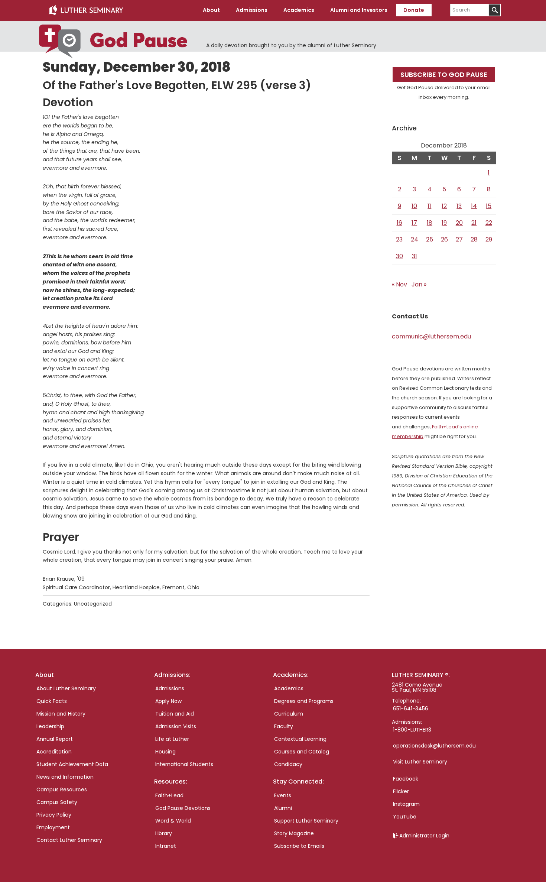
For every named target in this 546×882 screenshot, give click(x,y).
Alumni (283, 808)
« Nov (399, 284)
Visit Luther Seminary (420, 761)
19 (444, 222)
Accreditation (54, 751)
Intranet (165, 846)
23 (399, 239)
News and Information (65, 777)
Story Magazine (294, 833)
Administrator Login (424, 835)
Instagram (406, 804)
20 (459, 222)
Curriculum (288, 713)
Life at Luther (172, 739)
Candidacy (288, 764)
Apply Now (168, 701)
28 (474, 239)
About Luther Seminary (66, 688)
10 (414, 206)
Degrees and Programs (304, 701)
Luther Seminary (85, 10)
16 (399, 222)
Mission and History (60, 713)
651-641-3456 (410, 708)
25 (429, 239)
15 (488, 206)
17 (414, 222)
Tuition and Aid (174, 713)
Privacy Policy (53, 814)
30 (399, 256)
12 (444, 206)
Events (282, 795)
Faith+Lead (169, 795)
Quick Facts (51, 701)
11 (429, 206)
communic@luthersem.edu (431, 336)
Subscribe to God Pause (443, 74)
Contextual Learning (300, 739)
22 (488, 222)
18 (429, 222)
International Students (184, 764)
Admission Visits (175, 726)
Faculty (283, 726)
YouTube (404, 816)
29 (488, 239)
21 (474, 222)
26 (444, 239)
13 (459, 206)
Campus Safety (56, 802)
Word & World (173, 820)
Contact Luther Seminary (69, 840)
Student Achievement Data (72, 764)
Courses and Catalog (301, 751)
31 (414, 256)
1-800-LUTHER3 (412, 729)
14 (474, 206)
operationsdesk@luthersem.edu (434, 745)
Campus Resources (61, 789)
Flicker (401, 791)
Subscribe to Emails (299, 846)
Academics (288, 688)
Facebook (405, 778)
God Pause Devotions (183, 808)
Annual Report (54, 739)
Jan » (419, 284)
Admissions (169, 688)
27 (459, 239)
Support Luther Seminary (306, 820)
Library (163, 833)
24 (414, 239)
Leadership (50, 726)
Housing (165, 751)
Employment (53, 827)
